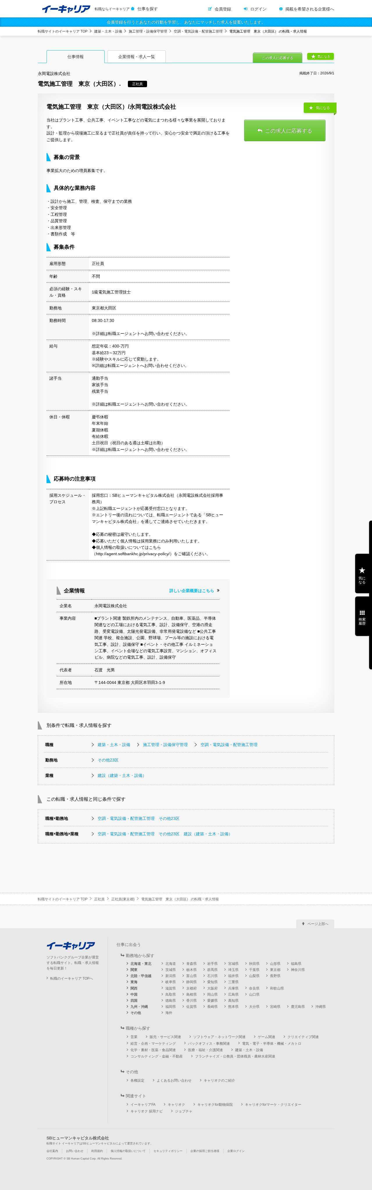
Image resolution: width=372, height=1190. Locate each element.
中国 (133, 994)
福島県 (296, 964)
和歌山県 (277, 988)
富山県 (191, 976)
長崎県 (212, 1007)
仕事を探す (147, 8)
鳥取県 (170, 994)
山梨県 (254, 976)
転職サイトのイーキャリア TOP (62, 31)
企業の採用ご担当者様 (204, 1151)
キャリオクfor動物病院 (215, 1105)
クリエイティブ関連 (303, 1037)
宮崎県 (275, 1007)
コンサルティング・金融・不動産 (156, 1056)
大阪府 (212, 988)
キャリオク (176, 1105)
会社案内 (52, 1151)
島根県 (191, 994)
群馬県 (212, 970)
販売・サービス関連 (165, 1037)
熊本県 (233, 1007)
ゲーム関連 (266, 1037)
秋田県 (254, 964)
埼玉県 (233, 970)
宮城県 (233, 964)
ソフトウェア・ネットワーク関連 (219, 1037)
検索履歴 (362, 621)
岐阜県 (170, 982)
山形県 (275, 964)
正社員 (99, 899)
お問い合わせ (74, 1151)
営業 (133, 1037)
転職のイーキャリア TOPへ (71, 978)
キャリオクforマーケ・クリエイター (273, 1105)
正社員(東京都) (123, 899)
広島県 (233, 994)
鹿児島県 (298, 1007)
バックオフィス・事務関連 (209, 1044)
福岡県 (170, 1007)
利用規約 (97, 1151)
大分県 (254, 1007)
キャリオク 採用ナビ (146, 1111)
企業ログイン (236, 1151)
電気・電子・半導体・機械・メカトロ (271, 1044)
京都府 (191, 988)
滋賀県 (170, 988)
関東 (133, 970)
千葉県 (254, 970)
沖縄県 (320, 1007)
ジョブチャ (183, 1111)
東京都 (275, 970)
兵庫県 (233, 988)
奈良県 (254, 988)
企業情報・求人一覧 (136, 56)
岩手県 (212, 964)
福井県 (233, 976)
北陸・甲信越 (140, 976)
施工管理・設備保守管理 (148, 31)
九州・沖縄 (139, 1007)
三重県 (233, 982)
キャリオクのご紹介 (219, 1080)
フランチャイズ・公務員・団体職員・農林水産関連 (235, 1056)
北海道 (170, 964)
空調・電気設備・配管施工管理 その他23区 (139, 818)
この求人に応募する (277, 58)
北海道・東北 (140, 964)
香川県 (191, 1001)
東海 (133, 982)
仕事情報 (75, 56)
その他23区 (108, 760)
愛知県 (212, 982)
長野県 (275, 976)
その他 (135, 1013)
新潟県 (170, 976)
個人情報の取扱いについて (128, 1151)
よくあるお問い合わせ (174, 1080)
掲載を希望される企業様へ (309, 9)
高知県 (233, 1001)
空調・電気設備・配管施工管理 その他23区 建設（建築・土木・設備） (165, 833)
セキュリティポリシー (168, 1151)
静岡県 (191, 982)
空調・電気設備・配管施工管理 (198, 31)
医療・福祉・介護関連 (205, 1050)
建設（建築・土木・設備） (122, 775)
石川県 (212, 976)
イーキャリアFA (142, 1105)
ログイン (258, 9)
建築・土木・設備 (108, 31)
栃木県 (191, 970)
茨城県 (170, 970)
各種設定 (137, 1080)
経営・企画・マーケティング (153, 1044)
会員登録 (223, 9)
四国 (133, 1001)
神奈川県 (298, 970)
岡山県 (212, 994)
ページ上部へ (317, 924)
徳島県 (170, 1001)
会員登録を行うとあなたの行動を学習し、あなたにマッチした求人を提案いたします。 (186, 22)
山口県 (254, 994)
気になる (323, 56)
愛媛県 (212, 1001)
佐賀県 (191, 1007)
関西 (133, 988)
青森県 (191, 964)
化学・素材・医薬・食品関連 (153, 1050)
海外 (168, 1013)
